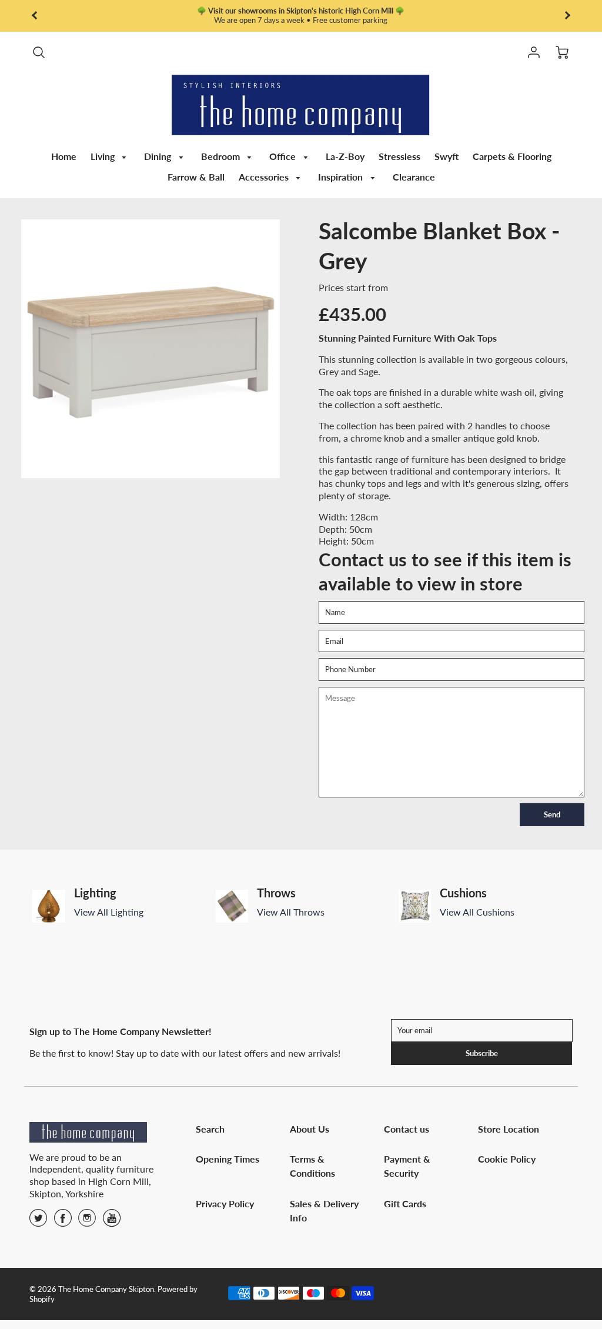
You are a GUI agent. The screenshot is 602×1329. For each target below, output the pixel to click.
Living (104, 156)
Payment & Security (407, 1165)
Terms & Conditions (312, 1165)
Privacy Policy (225, 1203)
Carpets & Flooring (512, 156)
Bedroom (221, 156)
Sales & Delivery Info (324, 1210)
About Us (309, 1128)
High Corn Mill (118, 1181)
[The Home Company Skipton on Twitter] (38, 1221)
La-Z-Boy (345, 156)
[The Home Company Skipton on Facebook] (63, 1221)
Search (210, 1128)
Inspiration (341, 176)
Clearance (414, 176)
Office (283, 156)
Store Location (508, 1128)
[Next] (578, 906)
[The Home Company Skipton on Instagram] (87, 1221)
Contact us (406, 1128)
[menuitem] (63, 157)
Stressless (399, 156)
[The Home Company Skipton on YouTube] (112, 1221)
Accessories (265, 176)
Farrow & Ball (196, 176)
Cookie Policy (507, 1158)
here (346, 20)
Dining (158, 156)
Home (63, 156)
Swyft (446, 156)
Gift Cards (405, 1203)
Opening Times (227, 1158)
